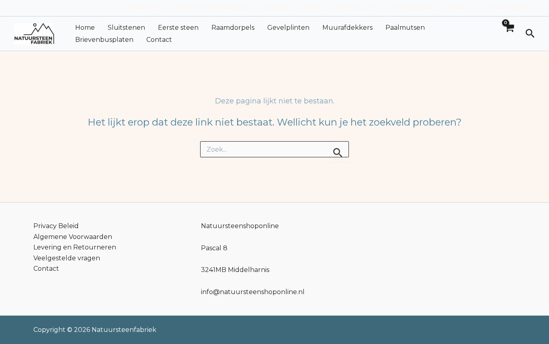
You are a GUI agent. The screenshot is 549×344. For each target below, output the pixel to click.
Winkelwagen (506, 8)
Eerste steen (178, 27)
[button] (530, 34)
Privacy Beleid (412, 8)
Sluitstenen (126, 27)
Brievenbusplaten (104, 39)
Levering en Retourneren (74, 247)
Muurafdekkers (347, 27)
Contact (276, 8)
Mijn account (356, 8)
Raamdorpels (232, 27)
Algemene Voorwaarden (211, 8)
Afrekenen (142, 8)
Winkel (459, 8)
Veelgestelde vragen (66, 258)
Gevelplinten (288, 27)
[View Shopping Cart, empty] (509, 33)
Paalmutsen (405, 27)
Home (312, 8)
